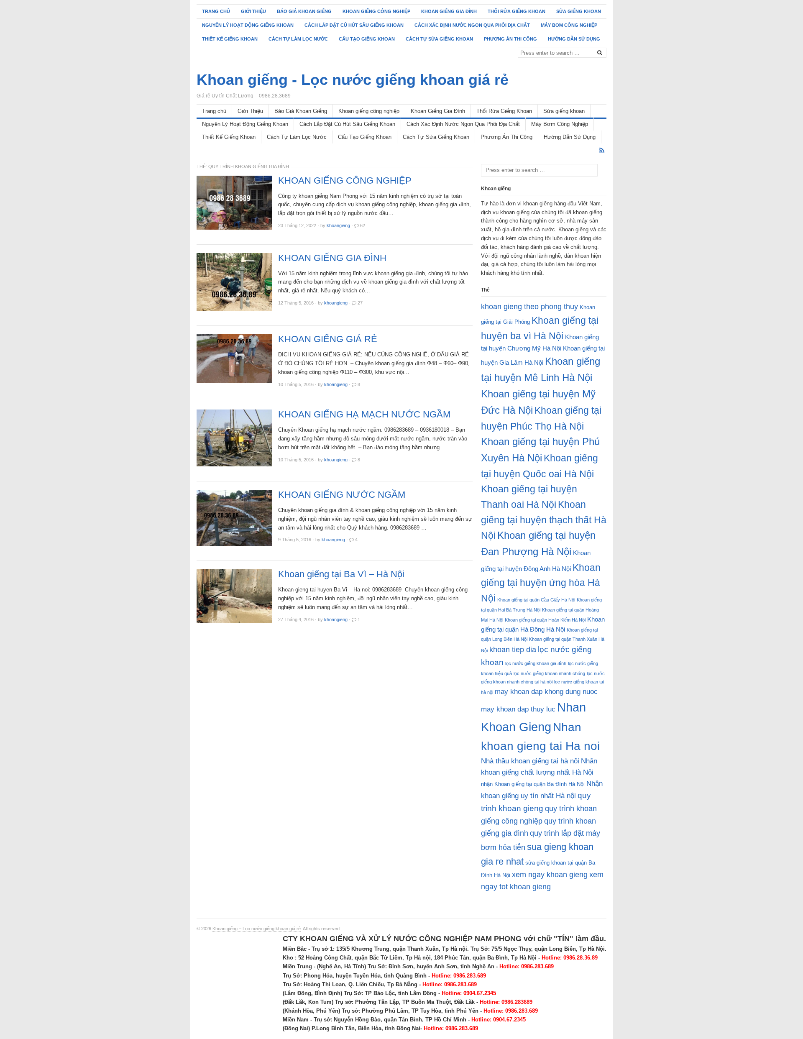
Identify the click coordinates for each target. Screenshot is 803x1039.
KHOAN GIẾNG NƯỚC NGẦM (341, 495)
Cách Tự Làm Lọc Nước (298, 38)
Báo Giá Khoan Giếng (304, 11)
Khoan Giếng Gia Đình (449, 11)
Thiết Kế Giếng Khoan (230, 38)
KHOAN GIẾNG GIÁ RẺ (327, 339)
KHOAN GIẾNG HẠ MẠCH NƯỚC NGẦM (364, 414)
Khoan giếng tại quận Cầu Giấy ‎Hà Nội (536, 599)
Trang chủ (216, 11)
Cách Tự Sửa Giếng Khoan (439, 38)
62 (362, 225)
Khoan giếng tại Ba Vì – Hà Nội (341, 574)
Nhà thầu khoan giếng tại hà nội (530, 761)
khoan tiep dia (512, 649)
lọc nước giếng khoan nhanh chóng (549, 673)
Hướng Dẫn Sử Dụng (574, 38)
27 (360, 302)
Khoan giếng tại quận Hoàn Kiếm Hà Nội (545, 619)
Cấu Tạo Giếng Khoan (367, 38)
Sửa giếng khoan (578, 11)
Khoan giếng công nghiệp (376, 11)
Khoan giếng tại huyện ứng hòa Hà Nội (541, 583)
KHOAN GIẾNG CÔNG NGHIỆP (345, 181)
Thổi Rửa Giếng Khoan (516, 11)
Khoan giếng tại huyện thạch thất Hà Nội (543, 520)
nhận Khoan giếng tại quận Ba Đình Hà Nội (533, 784)
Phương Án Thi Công (510, 38)
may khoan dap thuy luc (518, 709)
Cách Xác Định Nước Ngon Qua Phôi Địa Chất (472, 25)
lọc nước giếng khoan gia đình (535, 663)
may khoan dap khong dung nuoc (546, 692)
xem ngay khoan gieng (550, 874)
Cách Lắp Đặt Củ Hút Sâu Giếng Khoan (354, 25)
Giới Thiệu (253, 11)
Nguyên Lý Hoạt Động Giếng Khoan (248, 25)
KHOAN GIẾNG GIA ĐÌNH (332, 258)
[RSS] (601, 150)
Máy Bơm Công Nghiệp (569, 25)
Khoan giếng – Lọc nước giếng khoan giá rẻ (256, 928)
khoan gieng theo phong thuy (529, 306)
